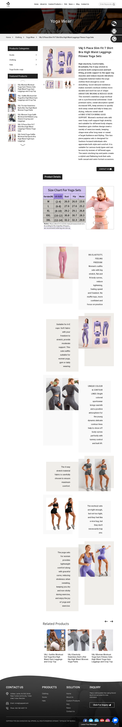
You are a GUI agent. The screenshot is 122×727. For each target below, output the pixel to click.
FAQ (67, 704)
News (68, 708)
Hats (44, 701)
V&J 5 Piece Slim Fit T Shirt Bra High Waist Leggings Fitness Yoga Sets (66, 37)
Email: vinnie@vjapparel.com (19, 703)
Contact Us (70, 711)
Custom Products (73, 701)
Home (8, 37)
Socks (44, 697)
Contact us (104, 169)
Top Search (71, 721)
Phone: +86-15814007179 (18, 708)
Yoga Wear (30, 37)
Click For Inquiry (100, 705)
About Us (69, 697)
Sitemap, (56, 721)
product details (53, 176)
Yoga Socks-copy (16, 69)
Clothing (18, 37)
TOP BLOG (63, 721)
